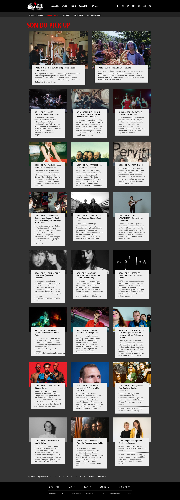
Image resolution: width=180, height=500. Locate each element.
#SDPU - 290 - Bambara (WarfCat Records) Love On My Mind (90, 443)
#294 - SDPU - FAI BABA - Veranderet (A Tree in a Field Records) (88, 388)
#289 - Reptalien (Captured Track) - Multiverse (130, 441)
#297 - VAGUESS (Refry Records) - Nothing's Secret (88, 331)
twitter (64, 493)
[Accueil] (35, 6)
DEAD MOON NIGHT (94, 15)
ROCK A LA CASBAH (36, 15)
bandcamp (90, 493)
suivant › (92, 476)
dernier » (102, 476)
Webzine (83, 6)
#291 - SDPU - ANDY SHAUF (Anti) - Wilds (47, 441)
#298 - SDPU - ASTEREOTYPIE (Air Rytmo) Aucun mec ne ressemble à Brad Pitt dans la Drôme (132, 333)
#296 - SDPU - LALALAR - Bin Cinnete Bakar (47, 386)
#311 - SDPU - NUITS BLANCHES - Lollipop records (47, 113)
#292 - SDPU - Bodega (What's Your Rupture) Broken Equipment (132, 388)
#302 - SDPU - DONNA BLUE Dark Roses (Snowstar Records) (47, 275)
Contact (94, 6)
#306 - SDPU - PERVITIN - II (131, 165)
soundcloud (115, 493)
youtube (102, 493)
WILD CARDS (78, 15)
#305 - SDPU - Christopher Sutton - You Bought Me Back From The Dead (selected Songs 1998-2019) (48, 219)
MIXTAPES (66, 15)
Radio (73, 6)
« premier (32, 476)
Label (64, 6)
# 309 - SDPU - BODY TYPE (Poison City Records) (130, 113)
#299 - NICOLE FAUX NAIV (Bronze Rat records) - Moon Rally (47, 332)
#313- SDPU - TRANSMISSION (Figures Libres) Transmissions (56, 69)
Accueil (55, 6)
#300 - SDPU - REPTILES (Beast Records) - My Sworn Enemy (130, 275)
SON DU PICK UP (52, 15)
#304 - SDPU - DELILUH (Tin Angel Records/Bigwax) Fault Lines (89, 218)
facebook (52, 493)
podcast (128, 493)
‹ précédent (43, 476)
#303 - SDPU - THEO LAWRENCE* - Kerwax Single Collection (131, 218)
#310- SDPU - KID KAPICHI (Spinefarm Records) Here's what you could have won (88, 114)
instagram (76, 493)
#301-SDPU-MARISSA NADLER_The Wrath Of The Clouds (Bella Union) (88, 275)
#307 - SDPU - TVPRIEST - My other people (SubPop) (89, 166)
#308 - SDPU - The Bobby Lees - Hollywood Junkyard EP (48, 166)
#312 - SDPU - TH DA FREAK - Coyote (115, 68)
